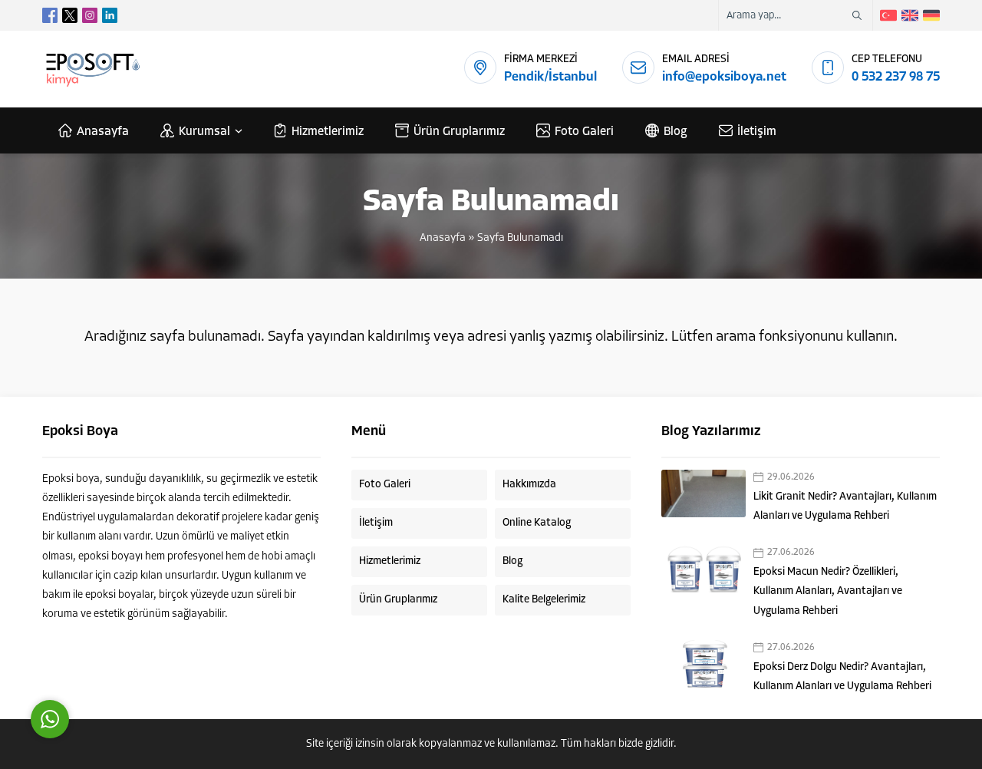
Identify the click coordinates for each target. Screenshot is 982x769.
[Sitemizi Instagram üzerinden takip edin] (89, 15)
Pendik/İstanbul (550, 77)
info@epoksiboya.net (724, 77)
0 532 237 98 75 (896, 77)
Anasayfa (443, 238)
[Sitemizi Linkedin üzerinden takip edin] (109, 15)
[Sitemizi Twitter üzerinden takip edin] (69, 15)
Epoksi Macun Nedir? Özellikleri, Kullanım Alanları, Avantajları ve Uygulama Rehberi (827, 591)
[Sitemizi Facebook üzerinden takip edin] (50, 15)
